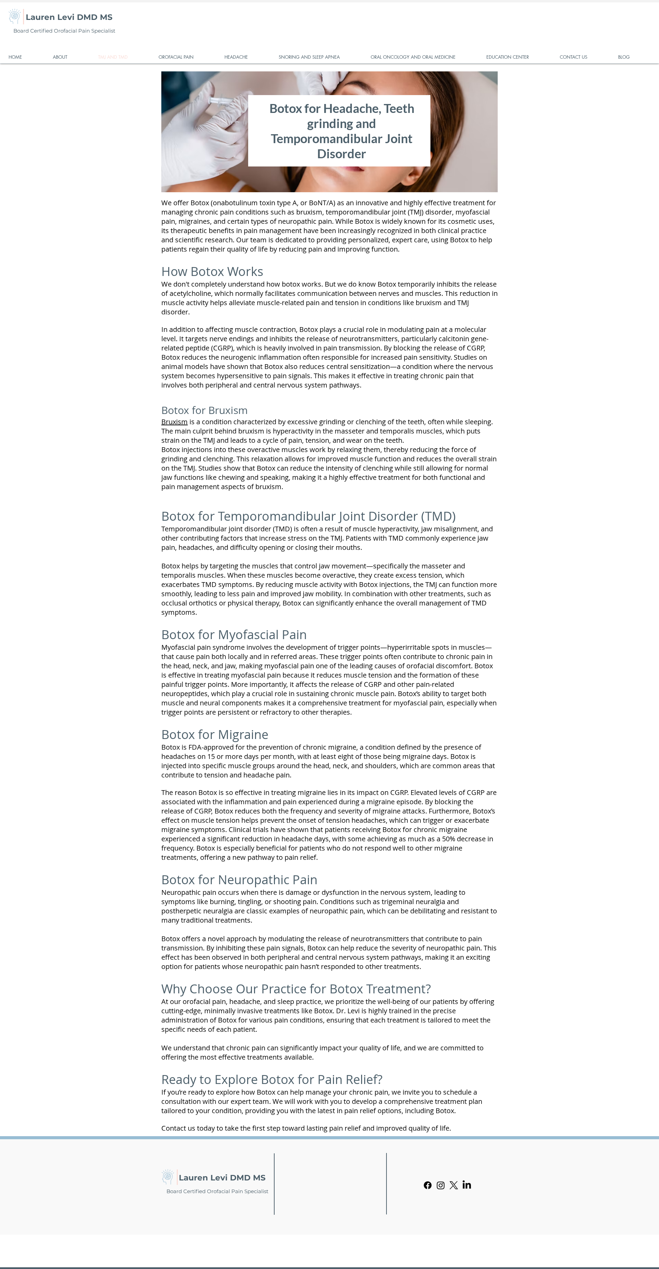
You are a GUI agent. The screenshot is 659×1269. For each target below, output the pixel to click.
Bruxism (174, 421)
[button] (70, 57)
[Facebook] (428, 1185)
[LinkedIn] (467, 1185)
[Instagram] (441, 1185)
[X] (454, 1185)
